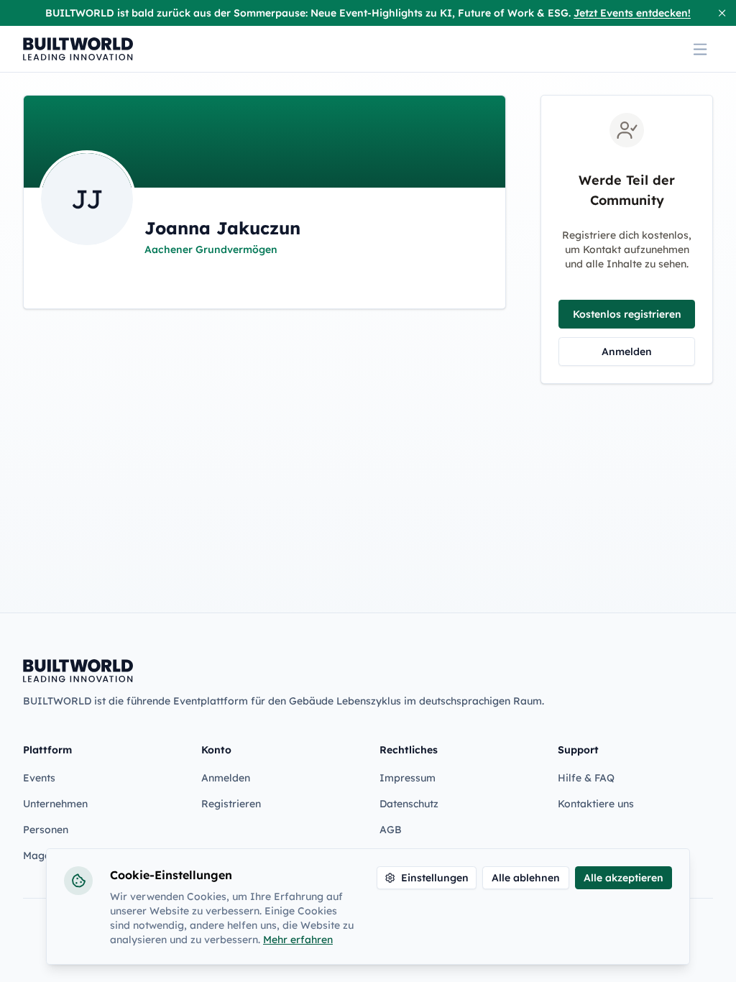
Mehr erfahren (298, 939)
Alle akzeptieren (623, 877)
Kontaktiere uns (596, 803)
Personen (45, 829)
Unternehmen (55, 803)
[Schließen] (722, 13)
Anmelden (627, 351)
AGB (391, 829)
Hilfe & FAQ (586, 777)
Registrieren (231, 803)
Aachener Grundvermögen (210, 249)
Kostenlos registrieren (627, 314)
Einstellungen (435, 877)
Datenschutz (409, 803)
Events (39, 777)
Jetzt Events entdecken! (632, 12)
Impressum (408, 777)
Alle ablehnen (526, 877)
